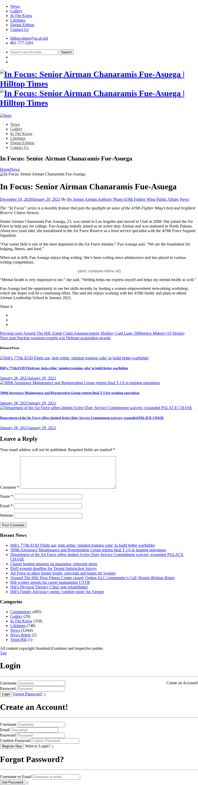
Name (6, 496)
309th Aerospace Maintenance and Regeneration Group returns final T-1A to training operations (69, 393)
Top (3, 653)
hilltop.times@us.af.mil (29, 38)
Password (8, 688)
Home (5, 169)
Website (6, 515)
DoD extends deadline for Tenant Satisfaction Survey (53, 568)
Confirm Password (15, 740)
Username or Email (15, 776)
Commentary (20, 612)
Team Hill (18, 639)
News (15, 6)
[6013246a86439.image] (96, 408)
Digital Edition (22, 25)
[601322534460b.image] (74, 358)
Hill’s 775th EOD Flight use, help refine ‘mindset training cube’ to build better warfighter (64, 368)
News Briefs (20, 635)
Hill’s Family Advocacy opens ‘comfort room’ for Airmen (57, 591)
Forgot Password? (28, 694)
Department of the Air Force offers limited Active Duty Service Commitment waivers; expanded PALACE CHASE (82, 418)
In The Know (21, 15)
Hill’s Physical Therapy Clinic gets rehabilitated (49, 587)
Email (6, 506)
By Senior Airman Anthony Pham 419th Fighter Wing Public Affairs (123, 199)
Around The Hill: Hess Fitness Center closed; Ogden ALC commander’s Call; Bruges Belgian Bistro (92, 578)
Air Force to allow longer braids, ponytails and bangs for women (63, 573)
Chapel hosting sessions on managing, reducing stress (53, 564)
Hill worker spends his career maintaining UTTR (50, 582)
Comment (9, 487)
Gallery (16, 11)
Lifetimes (18, 20)
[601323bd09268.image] (80, 383)
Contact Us (19, 29)
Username (8, 683)
